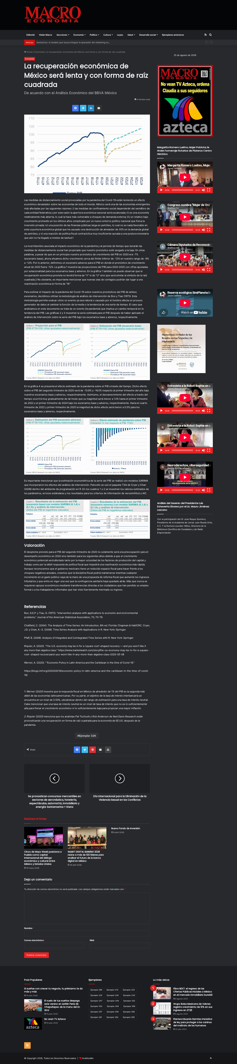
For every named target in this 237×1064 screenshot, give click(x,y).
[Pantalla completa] (208, 190)
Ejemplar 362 (112, 1017)
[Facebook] (75, 108)
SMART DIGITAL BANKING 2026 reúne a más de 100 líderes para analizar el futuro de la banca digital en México (86, 856)
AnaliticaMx (88, 1058)
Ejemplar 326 (87, 735)
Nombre (29, 928)
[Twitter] (83, 108)
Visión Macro (45, 35)
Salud (130, 35)
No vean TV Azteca (55, 1019)
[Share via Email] (98, 108)
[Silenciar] (203, 190)
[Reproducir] (161, 190)
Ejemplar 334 (129, 995)
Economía (79, 35)
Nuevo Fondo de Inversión (125, 828)
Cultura (107, 35)
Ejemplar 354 (113, 1006)
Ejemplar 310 (112, 990)
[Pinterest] (92, 750)
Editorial (30, 35)
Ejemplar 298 (96, 990)
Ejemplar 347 (96, 1001)
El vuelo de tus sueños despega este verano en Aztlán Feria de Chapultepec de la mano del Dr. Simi (62, 1005)
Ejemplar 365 (129, 1017)
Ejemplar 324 (129, 990)
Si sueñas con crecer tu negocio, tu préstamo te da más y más (53, 990)
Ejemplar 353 (96, 1006)
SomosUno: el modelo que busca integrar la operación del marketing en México (76, 42)
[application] (185, 177)
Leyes (120, 35)
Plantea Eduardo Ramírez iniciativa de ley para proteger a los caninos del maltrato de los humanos (192, 1022)
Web (92, 940)
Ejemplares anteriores (173, 35)
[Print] (108, 750)
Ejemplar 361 (96, 1017)
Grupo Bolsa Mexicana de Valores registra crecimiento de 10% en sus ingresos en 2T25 (192, 1007)
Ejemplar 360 (129, 1011)
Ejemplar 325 (96, 995)
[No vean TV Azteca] (33, 1024)
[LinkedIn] (91, 108)
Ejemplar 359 (112, 1011)
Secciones (62, 35)
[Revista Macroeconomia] (52, 15)
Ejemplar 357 (96, 1011)
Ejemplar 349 (113, 1001)
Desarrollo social (147, 35)
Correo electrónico (34, 940)
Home (29, 52)
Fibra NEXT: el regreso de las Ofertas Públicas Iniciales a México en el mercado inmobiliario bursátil (192, 991)
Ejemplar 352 (129, 1001)
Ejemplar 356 (129, 1006)
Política (93, 35)
